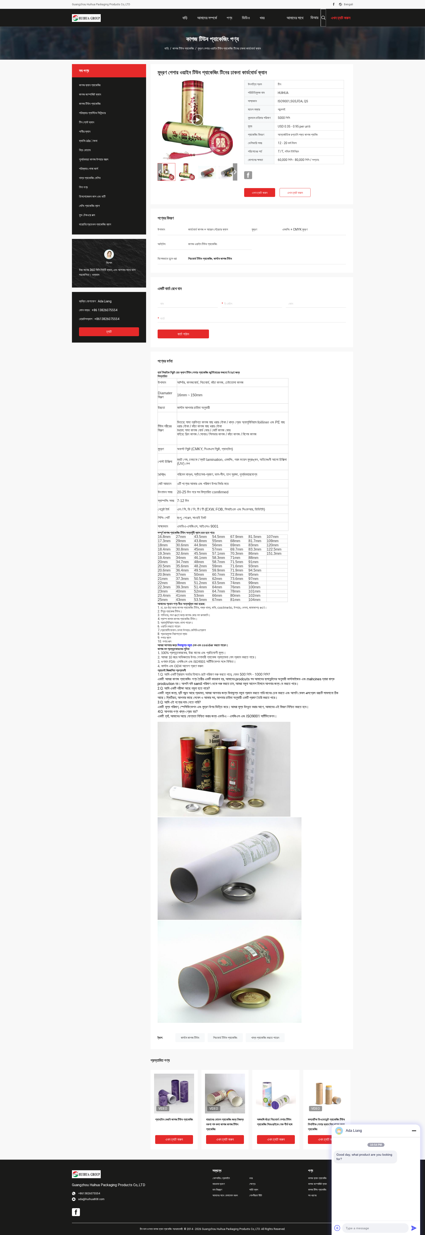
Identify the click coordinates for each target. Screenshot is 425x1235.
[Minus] (414, 1130)
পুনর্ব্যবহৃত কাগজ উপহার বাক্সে (93, 159)
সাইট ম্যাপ (253, 1189)
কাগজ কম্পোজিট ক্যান (90, 94)
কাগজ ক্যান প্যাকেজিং (90, 85)
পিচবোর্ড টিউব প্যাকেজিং (225, 1037)
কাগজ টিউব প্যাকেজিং (183, 48)
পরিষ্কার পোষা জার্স (88, 168)
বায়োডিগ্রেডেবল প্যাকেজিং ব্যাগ (95, 224)
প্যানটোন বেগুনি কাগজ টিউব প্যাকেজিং (174, 1119)
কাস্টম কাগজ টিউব (190, 1037)
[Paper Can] (197, 120)
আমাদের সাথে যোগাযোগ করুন (225, 1195)
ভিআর (314, 17)
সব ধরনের (312, 1195)
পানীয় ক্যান (84, 131)
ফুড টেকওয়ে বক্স (87, 215)
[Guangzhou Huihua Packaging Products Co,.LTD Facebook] (333, 4)
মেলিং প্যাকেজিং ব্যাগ (89, 206)
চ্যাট (109, 332)
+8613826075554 (106, 319)
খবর (251, 1178)
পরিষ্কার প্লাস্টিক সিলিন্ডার (92, 113)
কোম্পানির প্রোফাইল (221, 1178)
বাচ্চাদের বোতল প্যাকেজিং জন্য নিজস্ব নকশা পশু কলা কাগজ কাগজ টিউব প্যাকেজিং (225, 1124)
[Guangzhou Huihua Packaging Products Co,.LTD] (86, 17)
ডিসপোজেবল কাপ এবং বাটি (92, 196)
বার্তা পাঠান (183, 334)
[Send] (413, 1228)
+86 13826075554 (104, 310)
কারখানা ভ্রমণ (218, 1183)
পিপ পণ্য (83, 187)
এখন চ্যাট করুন (259, 192)
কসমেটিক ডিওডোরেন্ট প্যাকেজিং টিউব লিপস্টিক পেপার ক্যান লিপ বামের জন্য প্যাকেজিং (326, 1124)
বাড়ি (166, 48)
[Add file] (337, 1228)
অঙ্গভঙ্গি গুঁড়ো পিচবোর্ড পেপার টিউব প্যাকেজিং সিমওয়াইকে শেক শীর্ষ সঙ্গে (274, 1122)
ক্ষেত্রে (252, 1183)
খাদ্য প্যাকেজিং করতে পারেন (265, 1037)
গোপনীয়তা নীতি (255, 1195)
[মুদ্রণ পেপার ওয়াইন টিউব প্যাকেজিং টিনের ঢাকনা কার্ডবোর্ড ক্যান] (174, 1093)
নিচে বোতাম (85, 150)
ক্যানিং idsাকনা (88, 141)
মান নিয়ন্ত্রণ (217, 1189)
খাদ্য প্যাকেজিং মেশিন (89, 178)
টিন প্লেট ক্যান (86, 122)
